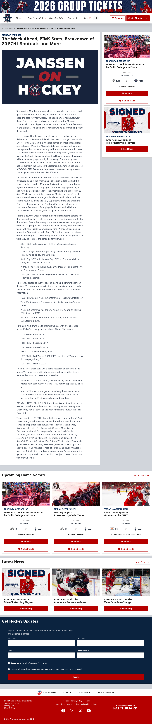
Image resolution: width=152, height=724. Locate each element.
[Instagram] (71, 710)
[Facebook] (63, 710)
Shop (86, 18)
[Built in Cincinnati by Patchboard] (125, 706)
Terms (87, 701)
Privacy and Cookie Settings (86, 704)
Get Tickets (136, 18)
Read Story (128, 149)
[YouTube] (89, 710)
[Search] (96, 18)
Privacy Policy (76, 701)
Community (73, 18)
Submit (76, 677)
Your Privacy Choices (64, 704)
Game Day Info (56, 18)
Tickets (19, 18)
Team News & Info (36, 18)
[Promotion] (76, 6)
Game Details (128, 100)
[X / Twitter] (80, 710)
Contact (65, 701)
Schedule (119, 18)
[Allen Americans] (7, 18)
